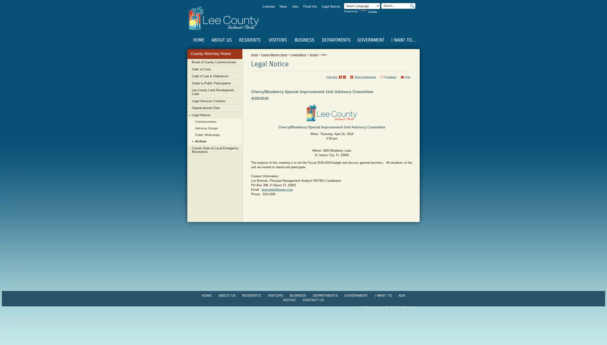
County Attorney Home (211, 53)
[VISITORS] (278, 40)
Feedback (390, 77)
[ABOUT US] (221, 40)
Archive (314, 54)
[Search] (412, 6)
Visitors (275, 295)
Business (298, 295)
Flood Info (310, 6)
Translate (372, 11)
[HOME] (199, 40)
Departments (325, 295)
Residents (251, 295)
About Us (227, 295)
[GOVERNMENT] (371, 40)
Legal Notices (331, 6)
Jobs (295, 6)
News (283, 6)
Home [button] (227, 18)
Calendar (269, 6)
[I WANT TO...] (403, 40)
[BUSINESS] (305, 40)
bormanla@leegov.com (277, 189)
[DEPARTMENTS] (336, 40)
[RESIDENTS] (250, 40)
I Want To (383, 295)
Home (199, 40)
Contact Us (313, 300)
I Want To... (403, 40)
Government (356, 295)
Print (407, 77)
